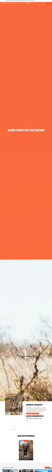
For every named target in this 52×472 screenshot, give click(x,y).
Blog (22, 3)
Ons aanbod (19, 3)
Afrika (14, 429)
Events (25, 3)
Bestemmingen (7, 3)
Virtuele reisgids (13, 3)
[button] (50, 468)
